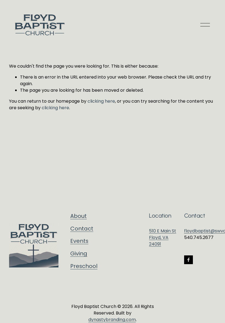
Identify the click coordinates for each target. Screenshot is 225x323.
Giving (78, 253)
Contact (81, 228)
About (78, 216)
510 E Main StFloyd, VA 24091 (162, 237)
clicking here (101, 101)
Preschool (83, 266)
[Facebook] (188, 259)
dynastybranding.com (112, 319)
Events (79, 241)
